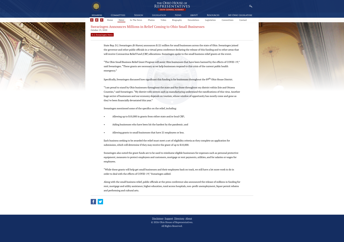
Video (163, 20)
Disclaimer (158, 218)
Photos (151, 20)
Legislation (210, 20)
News (121, 20)
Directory (179, 218)
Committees (227, 20)
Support (169, 218)
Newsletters (193, 20)
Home (110, 20)
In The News (136, 20)
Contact (243, 20)
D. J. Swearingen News (102, 34)
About (188, 218)
